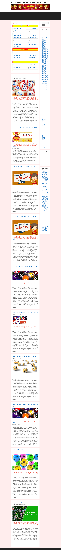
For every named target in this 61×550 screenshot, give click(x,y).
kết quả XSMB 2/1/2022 (30, 486)
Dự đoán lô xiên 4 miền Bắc (31, 195)
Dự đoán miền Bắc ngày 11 (20, 196)
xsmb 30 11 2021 (33, 443)
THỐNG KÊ (43, 138)
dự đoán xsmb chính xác (26, 199)
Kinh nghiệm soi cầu (15, 191)
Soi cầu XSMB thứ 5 (33, 303)
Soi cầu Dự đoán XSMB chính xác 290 (32, 344)
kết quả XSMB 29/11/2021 (26, 341)
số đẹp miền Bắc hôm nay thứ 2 (29, 342)
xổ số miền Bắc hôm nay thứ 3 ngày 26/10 (30, 539)
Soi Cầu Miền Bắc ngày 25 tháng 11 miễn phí (18, 257)
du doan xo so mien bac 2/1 (31, 478)
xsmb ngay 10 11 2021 (16, 398)
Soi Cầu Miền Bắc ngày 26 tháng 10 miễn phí (18, 537)
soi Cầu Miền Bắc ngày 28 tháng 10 (29, 158)
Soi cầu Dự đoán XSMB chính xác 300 (28, 300)
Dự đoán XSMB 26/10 (20, 531)
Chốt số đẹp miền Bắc (26, 287)
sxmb (29, 119)
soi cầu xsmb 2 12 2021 (17, 303)
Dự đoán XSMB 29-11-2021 (28, 337)
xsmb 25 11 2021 (24, 260)
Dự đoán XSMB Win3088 (32, 433)
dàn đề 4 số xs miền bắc (17, 39)
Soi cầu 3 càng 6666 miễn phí (21, 114)
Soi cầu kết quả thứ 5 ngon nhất (28, 157)
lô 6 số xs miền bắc (33, 28)
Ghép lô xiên (17, 201)
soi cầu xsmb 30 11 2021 (21, 441)
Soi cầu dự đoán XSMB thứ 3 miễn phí (24, 536)
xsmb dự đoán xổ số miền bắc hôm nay (31, 260)
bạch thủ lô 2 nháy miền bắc (18, 42)
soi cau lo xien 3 (33, 490)
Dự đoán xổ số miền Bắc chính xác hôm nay (30, 291)
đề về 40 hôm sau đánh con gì (29, 154)
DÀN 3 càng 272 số (28, 103)
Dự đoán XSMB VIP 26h (28, 250)
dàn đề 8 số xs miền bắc (32, 44)
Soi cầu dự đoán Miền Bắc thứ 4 (27, 204)
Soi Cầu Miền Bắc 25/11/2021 (26, 256)
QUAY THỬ (43, 142)
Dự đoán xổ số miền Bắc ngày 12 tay (31, 292)
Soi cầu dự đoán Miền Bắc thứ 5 (24, 156)
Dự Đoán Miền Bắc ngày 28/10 (18, 150)
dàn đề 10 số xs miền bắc (18, 46)
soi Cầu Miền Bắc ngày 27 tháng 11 (19, 118)
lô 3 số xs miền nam (32, 57)
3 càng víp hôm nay (15, 192)
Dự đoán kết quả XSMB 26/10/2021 (29, 528)
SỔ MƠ (43, 141)
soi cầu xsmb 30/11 (26, 441)
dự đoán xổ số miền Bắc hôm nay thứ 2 (19, 336)
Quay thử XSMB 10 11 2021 (22, 203)
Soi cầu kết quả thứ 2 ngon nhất (24, 345)
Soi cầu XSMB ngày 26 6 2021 (22, 538)
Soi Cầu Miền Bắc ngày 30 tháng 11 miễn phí (29, 440)
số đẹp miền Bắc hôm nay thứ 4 (29, 203)
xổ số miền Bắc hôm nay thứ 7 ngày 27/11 (26, 121)
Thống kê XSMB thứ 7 (32, 120)
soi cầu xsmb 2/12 (22, 303)
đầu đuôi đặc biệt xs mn (32, 55)
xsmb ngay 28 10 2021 (22, 161)
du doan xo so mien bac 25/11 (31, 243)
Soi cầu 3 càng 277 (16, 114)
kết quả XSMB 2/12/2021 (21, 297)
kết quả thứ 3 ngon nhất (27, 434)
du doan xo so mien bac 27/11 (25, 104)
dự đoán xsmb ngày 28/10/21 (16, 154)
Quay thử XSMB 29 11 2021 (22, 342)
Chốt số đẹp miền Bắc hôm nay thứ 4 (20, 193)
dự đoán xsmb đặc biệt (24, 109)
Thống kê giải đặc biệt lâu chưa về (19, 120)
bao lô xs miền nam (17, 57)
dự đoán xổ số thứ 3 (19, 431)
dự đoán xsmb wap (25, 111)
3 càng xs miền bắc (33, 37)
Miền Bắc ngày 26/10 (17, 534)
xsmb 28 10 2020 (31, 160)
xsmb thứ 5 (25, 306)
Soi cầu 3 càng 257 (22, 253)
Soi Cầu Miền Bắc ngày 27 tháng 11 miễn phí (29, 118)
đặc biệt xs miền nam (17, 53)
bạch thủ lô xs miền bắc (17, 28)
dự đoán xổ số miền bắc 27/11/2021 (24, 106)
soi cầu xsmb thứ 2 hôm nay (18, 348)
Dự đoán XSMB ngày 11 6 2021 (33, 531)
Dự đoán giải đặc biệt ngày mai (26, 194)
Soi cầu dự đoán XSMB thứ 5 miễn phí (19, 157)
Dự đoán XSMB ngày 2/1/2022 (28, 484)
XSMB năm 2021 (17, 161)
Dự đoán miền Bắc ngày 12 (26, 290)
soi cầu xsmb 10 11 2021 (21, 395)
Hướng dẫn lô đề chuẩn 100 (16, 148)
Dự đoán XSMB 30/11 (34, 431)
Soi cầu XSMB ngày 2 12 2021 (27, 303)
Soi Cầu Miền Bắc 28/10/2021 (21, 158)
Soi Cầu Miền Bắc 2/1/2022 (22, 491)
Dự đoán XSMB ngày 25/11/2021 (33, 249)
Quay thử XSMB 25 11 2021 (28, 252)
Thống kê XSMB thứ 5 (24, 259)
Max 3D (43, 135)
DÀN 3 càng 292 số (28, 332)
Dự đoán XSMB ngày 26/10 (20, 532)
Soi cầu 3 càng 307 (16, 436)
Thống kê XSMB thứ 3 (16, 539)
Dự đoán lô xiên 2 (26, 195)
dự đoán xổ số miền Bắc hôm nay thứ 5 (24, 246)
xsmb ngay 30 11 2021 (26, 444)
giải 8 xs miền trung (17, 67)
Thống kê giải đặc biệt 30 (32, 304)
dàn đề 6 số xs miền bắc (17, 44)
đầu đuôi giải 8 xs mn (32, 53)
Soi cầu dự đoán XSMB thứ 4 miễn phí (32, 205)
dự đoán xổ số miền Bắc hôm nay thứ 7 (18, 107)
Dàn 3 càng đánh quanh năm (16, 243)
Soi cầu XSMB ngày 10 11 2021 (32, 395)
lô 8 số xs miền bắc (33, 30)
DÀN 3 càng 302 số (28, 288)
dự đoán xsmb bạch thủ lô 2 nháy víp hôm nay (45, 37)
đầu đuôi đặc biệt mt (33, 64)
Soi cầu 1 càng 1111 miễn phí (20, 488)
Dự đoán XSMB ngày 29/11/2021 (26, 339)
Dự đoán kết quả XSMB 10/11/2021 (20, 195)
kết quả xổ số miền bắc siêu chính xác (25, 155)
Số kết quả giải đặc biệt (16, 253)
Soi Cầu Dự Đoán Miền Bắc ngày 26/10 (20, 535)
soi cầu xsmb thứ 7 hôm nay (18, 119)
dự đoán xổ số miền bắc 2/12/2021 (20, 291)
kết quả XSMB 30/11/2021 (26, 435)
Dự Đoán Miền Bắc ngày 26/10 (18, 529)
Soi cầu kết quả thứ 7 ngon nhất (24, 116)
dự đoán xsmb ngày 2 (33, 294)
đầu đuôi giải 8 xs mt (33, 67)
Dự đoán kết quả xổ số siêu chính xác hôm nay (30, 244)
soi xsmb (27, 119)
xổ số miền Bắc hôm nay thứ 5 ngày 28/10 (24, 160)
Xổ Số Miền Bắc (28, 259)
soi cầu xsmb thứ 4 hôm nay (18, 208)
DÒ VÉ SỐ (43, 140)
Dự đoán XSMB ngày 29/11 (19, 339)
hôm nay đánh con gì (22, 201)
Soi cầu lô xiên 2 (29, 206)
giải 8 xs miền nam (17, 55)
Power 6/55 (44, 137)
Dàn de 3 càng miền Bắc (16, 104)
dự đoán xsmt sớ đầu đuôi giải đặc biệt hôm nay (45, 96)
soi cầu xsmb (31, 257)
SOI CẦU (43, 139)
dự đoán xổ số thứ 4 (30, 198)
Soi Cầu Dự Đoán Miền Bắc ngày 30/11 (19, 437)
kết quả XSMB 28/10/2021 (33, 155)
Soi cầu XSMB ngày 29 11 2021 (32, 347)
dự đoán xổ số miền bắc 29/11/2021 (25, 335)
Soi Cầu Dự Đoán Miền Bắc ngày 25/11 (25, 254)
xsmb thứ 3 (20, 398)
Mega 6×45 (44, 134)
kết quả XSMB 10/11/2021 (26, 202)
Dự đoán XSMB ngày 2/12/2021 (21, 295)
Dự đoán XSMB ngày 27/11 (17, 110)
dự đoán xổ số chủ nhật (20, 480)
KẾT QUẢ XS (43, 125)
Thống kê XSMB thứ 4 (33, 209)
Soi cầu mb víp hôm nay (16, 491)
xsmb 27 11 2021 (33, 121)
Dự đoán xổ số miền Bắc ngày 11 (27, 107)
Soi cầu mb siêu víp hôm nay (28, 12)
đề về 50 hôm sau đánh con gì (19, 251)
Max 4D (43, 136)
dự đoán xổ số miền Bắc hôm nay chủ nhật (27, 481)
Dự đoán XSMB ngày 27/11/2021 (24, 110)
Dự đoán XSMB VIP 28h (23, 154)
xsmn (27, 306)
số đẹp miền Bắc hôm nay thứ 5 (24, 298)
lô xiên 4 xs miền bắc (33, 35)
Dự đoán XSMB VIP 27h (20, 111)
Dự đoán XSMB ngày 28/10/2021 (21, 153)
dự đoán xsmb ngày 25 (19, 249)
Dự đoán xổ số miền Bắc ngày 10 (25, 151)
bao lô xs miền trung (17, 68)
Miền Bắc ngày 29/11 (16, 342)
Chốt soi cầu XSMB (43, 172)
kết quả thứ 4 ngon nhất (27, 201)
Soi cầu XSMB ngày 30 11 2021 (32, 441)
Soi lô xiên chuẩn (24, 119)
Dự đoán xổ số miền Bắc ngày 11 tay (21, 385)
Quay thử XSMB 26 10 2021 (23, 534)
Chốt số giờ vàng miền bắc (16, 103)
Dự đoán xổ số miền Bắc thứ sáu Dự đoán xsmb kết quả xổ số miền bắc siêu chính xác (24, 108)
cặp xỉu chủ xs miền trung (18, 70)
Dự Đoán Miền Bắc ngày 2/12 (32, 290)
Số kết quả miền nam (45, 147)
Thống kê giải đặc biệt (29, 493)
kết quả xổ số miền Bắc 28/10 (17, 155)
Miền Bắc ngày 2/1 (20, 487)
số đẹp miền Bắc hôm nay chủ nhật (32, 487)
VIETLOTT (43, 131)
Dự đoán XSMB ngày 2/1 (22, 484)
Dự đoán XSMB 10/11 (20, 199)
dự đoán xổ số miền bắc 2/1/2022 (33, 480)
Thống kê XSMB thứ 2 (33, 349)
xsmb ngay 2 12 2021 (21, 306)
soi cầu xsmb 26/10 (16, 538)
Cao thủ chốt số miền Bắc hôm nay (45, 171)
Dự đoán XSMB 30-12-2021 (28, 293)
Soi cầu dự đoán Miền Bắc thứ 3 (27, 437)
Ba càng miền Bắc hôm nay (21, 192)
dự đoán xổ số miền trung (25, 198)
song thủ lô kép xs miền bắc (18, 33)
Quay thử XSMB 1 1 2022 (25, 487)
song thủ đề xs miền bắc (17, 37)
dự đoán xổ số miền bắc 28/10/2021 (32, 150)
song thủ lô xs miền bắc (17, 30)
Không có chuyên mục (32, 202)
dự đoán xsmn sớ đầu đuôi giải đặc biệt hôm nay (45, 117)
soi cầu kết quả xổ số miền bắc (32, 116)
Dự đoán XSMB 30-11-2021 (28, 431)
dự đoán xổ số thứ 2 (19, 337)
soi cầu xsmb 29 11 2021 (21, 347)
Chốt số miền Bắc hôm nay (22, 103)
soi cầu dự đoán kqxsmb (18, 254)
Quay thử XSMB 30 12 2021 (17, 298)
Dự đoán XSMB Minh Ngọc (30, 109)
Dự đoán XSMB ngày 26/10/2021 (28, 532)
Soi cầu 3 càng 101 (26, 488)
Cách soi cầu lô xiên (33, 192)
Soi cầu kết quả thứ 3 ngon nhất (32, 536)
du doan (20, 104)
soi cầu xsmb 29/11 (26, 347)
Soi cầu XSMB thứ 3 (28, 538)
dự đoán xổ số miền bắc (17, 106)
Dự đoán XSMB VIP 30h (21, 433)
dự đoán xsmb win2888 (31, 111)
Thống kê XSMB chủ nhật (31, 494)
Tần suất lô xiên (32, 119)
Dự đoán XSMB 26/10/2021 (26, 531)
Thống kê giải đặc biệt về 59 (26, 120)
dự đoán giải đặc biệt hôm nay (32, 104)
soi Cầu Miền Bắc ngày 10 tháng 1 (30, 491)
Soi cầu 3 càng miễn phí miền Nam (29, 114)
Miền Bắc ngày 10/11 (16, 203)
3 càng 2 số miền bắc (33, 39)
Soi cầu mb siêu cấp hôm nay (37, 12)
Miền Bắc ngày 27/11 (16, 113)
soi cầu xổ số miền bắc (26, 257)
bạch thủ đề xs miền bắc (17, 35)
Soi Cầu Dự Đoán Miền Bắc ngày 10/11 (19, 204)
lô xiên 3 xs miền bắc (33, 33)
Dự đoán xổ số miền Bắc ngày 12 (23, 292)
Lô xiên (19, 252)
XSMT (16, 496)
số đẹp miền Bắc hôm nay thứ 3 (31, 534)
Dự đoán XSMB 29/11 (34, 337)
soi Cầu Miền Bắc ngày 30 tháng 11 (19, 440)
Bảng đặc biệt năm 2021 (27, 192)
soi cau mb (16, 117)
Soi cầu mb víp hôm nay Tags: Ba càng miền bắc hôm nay (24, 117)
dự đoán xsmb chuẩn (18, 109)
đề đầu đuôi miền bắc (33, 42)
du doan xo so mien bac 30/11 (25, 426)
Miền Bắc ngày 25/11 (22, 252)
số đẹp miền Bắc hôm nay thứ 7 (29, 113)
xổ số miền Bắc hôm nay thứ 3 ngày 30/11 (26, 443)
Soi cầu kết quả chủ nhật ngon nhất (19, 490)
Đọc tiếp (14, 100)
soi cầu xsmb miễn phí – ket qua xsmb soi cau (17, 12)
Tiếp (17, 545)
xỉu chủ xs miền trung (17, 64)
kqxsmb (36, 202)
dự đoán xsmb (34, 198)
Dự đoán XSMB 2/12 (22, 293)
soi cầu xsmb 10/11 (26, 395)
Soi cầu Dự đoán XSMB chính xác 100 (23, 205)
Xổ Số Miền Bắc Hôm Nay (18, 121)
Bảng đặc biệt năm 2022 (23, 476)
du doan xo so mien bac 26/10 (21, 528)
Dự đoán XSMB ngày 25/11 (25, 249)
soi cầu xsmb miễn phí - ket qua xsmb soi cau (28, 2)
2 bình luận (14, 211)
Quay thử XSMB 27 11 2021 (22, 113)
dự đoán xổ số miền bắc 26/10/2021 (32, 529)
